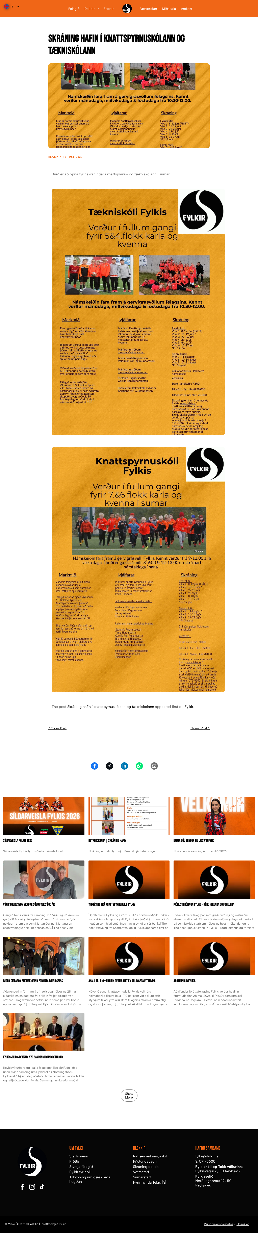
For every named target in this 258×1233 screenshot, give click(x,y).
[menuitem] (71, 8)
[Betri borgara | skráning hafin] (129, 816)
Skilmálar (242, 1224)
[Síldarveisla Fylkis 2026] (43, 816)
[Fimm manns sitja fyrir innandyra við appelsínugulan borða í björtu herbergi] (43, 956)
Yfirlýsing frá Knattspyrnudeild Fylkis (111, 904)
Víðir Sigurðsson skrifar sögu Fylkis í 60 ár (29, 904)
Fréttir (74, 1161)
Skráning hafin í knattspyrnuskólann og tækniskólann (110, 706)
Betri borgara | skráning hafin (107, 841)
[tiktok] (41, 1187)
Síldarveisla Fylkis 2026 (17, 841)
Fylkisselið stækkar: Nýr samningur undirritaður (33, 1057)
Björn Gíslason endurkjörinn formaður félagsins (33, 981)
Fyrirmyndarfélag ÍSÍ (149, 1182)
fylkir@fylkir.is (206, 1156)
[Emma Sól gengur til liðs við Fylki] (214, 816)
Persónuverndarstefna (218, 1224)
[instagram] (32, 1187)
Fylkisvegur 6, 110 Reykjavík (217, 1171)
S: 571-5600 (205, 1161)
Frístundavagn (145, 1161)
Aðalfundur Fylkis (185, 981)
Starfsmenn (78, 1156)
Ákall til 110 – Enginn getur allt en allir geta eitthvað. (122, 981)
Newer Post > (200, 728)
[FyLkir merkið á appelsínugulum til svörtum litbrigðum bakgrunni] (129, 956)
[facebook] (22, 1187)
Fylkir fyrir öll (80, 1172)
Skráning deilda (146, 1166)
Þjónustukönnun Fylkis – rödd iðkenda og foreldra (204, 904)
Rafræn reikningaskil (150, 1156)
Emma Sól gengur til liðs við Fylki (194, 841)
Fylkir (188, 706)
